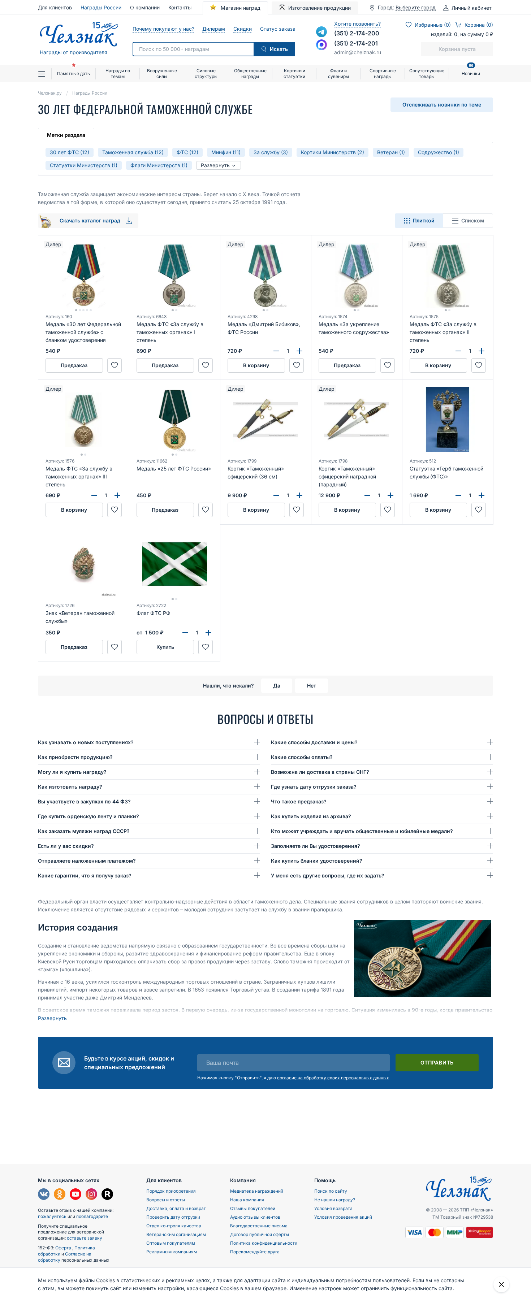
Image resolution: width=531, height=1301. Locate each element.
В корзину (256, 365)
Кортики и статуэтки (294, 73)
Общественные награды (250, 73)
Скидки (242, 29)
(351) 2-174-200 (356, 33)
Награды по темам (117, 73)
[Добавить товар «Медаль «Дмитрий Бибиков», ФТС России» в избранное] (296, 365)
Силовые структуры (206, 73)
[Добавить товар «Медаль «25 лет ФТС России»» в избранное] (205, 510)
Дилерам (213, 29)
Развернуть (216, 165)
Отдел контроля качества (173, 1225)
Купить (165, 647)
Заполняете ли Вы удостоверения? (315, 846)
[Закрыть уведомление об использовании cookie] (501, 1284)
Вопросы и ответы (165, 1199)
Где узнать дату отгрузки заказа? (314, 787)
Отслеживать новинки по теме (441, 104)
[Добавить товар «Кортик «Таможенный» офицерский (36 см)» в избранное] (296, 510)
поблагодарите (92, 1216)
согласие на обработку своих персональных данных (333, 1077)
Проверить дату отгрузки (173, 1217)
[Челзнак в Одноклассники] (59, 1195)
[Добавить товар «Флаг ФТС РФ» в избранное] (205, 647)
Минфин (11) (226, 152)
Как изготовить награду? (70, 787)
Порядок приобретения (171, 1191)
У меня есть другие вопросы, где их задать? (327, 875)
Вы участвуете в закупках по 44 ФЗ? (84, 801)
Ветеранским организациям (176, 1234)
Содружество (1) (438, 152)
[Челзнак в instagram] (91, 1195)
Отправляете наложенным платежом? (87, 861)
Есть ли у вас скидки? (66, 846)
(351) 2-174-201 (356, 43)
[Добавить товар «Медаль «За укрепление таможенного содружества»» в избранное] (387, 365)
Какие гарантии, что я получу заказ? (84, 875)
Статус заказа (277, 29)
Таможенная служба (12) (133, 152)
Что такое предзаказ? (299, 801)
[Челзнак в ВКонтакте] (43, 1195)
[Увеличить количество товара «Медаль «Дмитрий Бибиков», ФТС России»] (299, 351)
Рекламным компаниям (171, 1251)
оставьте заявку (84, 1238)
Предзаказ (74, 365)
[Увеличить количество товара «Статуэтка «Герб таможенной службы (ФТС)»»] (481, 495)
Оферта (63, 1247)
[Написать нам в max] (321, 44)
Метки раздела (66, 135)
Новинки (471, 70)
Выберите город (416, 7)
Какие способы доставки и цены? (314, 742)
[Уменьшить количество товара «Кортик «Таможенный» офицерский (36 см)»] (276, 495)
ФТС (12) (187, 152)
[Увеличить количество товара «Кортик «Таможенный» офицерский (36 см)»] (299, 495)
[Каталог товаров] (45, 73)
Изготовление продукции (319, 8)
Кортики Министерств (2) (332, 152)
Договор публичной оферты (259, 1234)
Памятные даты (74, 73)
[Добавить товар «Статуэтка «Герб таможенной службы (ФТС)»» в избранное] (478, 510)
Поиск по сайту (330, 1191)
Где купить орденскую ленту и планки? (88, 816)
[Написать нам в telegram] (321, 31)
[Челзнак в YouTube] (75, 1195)
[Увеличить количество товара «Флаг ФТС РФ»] (208, 632)
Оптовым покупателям (170, 1243)
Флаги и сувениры (338, 73)
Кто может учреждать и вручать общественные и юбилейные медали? (362, 831)
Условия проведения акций (343, 1217)
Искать (279, 49)
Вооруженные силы (162, 73)
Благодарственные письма (259, 1225)
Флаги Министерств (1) (158, 165)
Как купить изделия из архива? (311, 816)
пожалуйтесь (52, 1216)
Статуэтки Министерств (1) (83, 165)
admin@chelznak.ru (357, 52)
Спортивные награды (383, 73)
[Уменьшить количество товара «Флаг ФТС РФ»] (185, 632)
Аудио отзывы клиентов (255, 1217)
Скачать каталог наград (91, 220)
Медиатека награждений (256, 1191)
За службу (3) (271, 152)
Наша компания (247, 1199)
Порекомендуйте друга (255, 1251)
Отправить (437, 1062)
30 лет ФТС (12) (69, 152)
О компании (145, 7)
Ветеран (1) (391, 152)
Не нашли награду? (334, 1199)
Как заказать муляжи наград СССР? (84, 831)
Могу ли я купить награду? (72, 772)
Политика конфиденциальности (263, 1243)
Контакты (179, 7)
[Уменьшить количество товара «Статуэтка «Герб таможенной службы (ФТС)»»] (458, 495)
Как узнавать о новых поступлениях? (86, 742)
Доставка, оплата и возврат (176, 1208)
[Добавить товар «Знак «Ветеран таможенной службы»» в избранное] (114, 647)
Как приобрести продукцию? (75, 757)
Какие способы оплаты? (302, 757)
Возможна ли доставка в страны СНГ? (320, 772)
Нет (311, 685)
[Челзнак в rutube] (107, 1195)
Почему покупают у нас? (163, 29)
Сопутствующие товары (426, 73)
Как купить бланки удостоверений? (316, 861)
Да (276, 685)
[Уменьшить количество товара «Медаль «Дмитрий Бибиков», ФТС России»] (276, 351)
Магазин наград (239, 8)
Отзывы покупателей (252, 1208)
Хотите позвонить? (357, 24)
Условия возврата (333, 1208)
